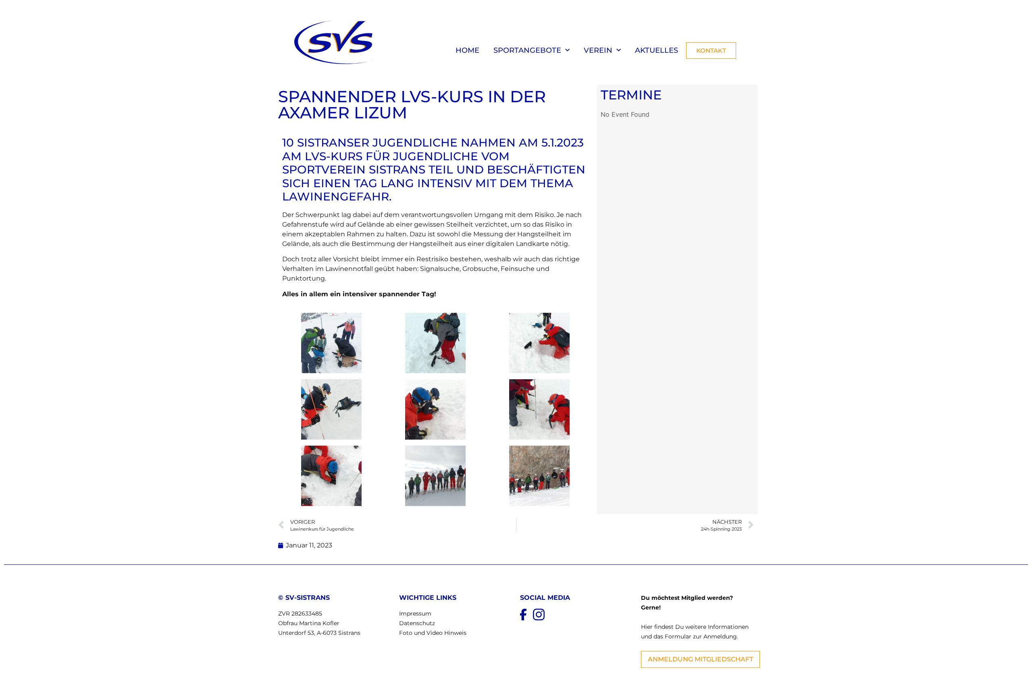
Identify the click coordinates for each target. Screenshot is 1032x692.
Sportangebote (527, 50)
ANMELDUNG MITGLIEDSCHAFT (700, 659)
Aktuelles (656, 50)
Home (467, 50)
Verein (598, 50)
